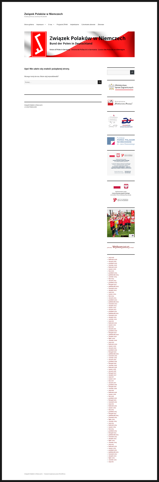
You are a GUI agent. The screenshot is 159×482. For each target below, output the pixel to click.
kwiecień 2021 (113, 323)
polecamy (109, 247)
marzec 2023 (112, 294)
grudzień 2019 (113, 350)
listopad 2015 (112, 400)
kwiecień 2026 (113, 259)
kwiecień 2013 (113, 446)
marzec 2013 (112, 448)
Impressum (40, 24)
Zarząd (132, 247)
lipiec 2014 (112, 419)
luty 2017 (111, 381)
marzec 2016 (112, 394)
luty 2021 (111, 327)
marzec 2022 (112, 307)
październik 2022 (114, 302)
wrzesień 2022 (113, 304)
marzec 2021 (112, 325)
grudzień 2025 (113, 263)
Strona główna (29, 24)
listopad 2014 (112, 413)
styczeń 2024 (112, 280)
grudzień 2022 (113, 300)
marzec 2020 (112, 346)
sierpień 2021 (112, 317)
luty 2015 (111, 410)
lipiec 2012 (112, 458)
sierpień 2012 (112, 456)
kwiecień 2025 (113, 267)
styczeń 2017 (112, 383)
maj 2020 (111, 342)
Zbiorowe (101, 24)
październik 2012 (114, 452)
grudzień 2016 (113, 384)
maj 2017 (111, 377)
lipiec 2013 (112, 440)
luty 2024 (111, 279)
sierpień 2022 (113, 306)
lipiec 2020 (112, 338)
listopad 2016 (112, 386)
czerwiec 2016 (113, 388)
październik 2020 (114, 334)
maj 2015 (111, 404)
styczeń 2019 (112, 359)
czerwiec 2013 (113, 442)
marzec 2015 (112, 408)
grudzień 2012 (113, 450)
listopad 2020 (112, 332)
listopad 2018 (112, 363)
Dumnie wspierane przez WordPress (54, 474)
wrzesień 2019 (113, 356)
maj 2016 (111, 390)
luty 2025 (111, 271)
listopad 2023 (112, 284)
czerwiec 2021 (113, 319)
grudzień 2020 (113, 331)
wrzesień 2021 (113, 315)
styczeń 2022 (112, 309)
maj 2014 (111, 423)
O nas (50, 24)
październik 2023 (114, 286)
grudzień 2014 (113, 411)
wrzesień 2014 (113, 417)
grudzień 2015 (113, 398)
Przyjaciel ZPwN (62, 24)
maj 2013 (111, 444)
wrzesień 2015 (113, 402)
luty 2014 (111, 429)
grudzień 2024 (113, 273)
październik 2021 (114, 313)
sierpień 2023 (112, 290)
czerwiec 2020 (113, 340)
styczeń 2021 (112, 329)
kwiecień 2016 (113, 392)
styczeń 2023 (112, 298)
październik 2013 (113, 435)
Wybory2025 (121, 247)
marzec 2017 (112, 379)
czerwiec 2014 (113, 421)
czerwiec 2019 (113, 358)
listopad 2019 (112, 352)
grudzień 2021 (113, 311)
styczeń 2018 (112, 371)
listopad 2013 (112, 433)
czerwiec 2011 (113, 460)
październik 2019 (114, 354)
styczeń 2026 (112, 261)
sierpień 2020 (113, 336)
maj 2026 (111, 257)
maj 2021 (111, 321)
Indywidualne (74, 24)
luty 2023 (111, 296)
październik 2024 (114, 275)
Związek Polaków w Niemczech (43, 14)
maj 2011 (111, 462)
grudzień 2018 (113, 361)
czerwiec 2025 (113, 265)
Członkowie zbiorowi (88, 24)
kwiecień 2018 (113, 367)
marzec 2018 (112, 369)
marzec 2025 (112, 269)
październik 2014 (114, 415)
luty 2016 (111, 396)
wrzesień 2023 (113, 288)
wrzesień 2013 (113, 437)
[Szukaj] (132, 72)
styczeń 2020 (112, 348)
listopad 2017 (112, 373)
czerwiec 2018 (113, 365)
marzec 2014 (112, 427)
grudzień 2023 (113, 282)
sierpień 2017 (112, 375)
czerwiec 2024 (113, 277)
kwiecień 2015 (113, 406)
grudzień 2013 (113, 431)
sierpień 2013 (112, 438)
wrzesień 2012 (113, 454)
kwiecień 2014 (113, 425)
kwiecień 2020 (113, 344)
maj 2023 (111, 292)
